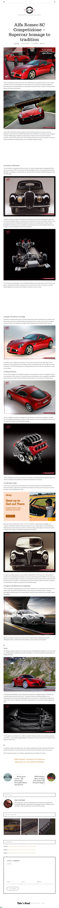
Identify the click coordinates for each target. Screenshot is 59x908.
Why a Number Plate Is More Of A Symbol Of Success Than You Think (47, 827)
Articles (16, 43)
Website (39, 881)
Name (8, 881)
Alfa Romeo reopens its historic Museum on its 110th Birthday (22, 853)
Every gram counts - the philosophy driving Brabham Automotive (17, 780)
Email (24, 881)
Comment (9, 863)
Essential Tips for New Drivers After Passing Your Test (12, 827)
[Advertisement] (29, 152)
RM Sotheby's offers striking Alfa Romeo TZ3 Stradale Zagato (42, 780)
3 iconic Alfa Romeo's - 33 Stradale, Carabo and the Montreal (21, 849)
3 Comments (36, 43)
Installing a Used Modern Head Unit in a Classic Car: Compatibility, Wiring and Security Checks (29, 827)
